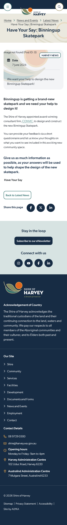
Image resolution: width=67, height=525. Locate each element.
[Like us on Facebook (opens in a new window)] (38, 263)
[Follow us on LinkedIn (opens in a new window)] (48, 263)
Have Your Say (13, 180)
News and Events (27, 20)
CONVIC (27, 121)
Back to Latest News (17, 195)
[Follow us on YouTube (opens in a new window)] (28, 263)
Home (8, 20)
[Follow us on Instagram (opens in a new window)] (18, 263)
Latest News (51, 20)
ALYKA (15, 509)
